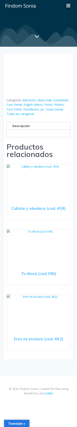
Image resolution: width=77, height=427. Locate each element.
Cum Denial (14, 105)
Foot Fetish (14, 109)
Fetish (48, 105)
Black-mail (44, 100)
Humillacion (31, 109)
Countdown (60, 100)
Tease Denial (54, 109)
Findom (59, 105)
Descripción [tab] (21, 126)
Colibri (49, 393)
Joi (42, 109)
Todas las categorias (20, 114)
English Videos (33, 105)
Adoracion (29, 100)
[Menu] (68, 5)
